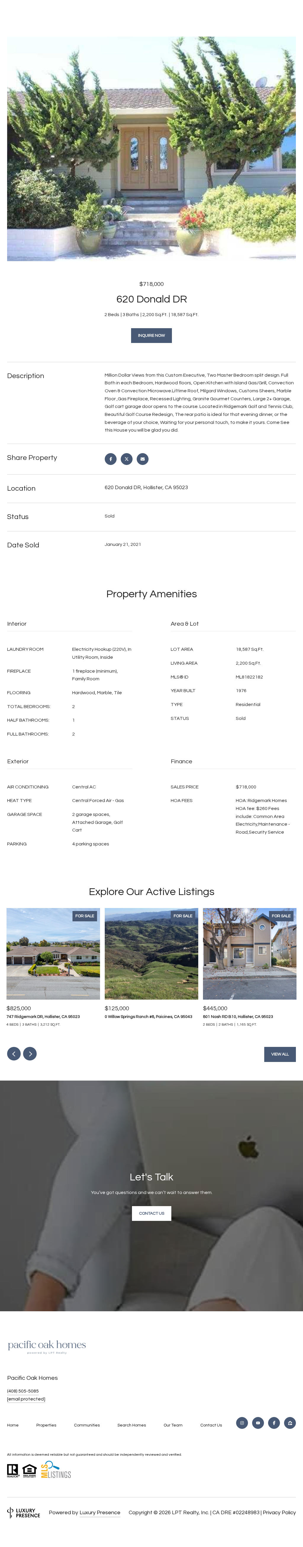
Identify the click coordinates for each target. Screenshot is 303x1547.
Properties (46, 1425)
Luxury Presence (100, 1512)
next (30, 1053)
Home (13, 1425)
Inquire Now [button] (151, 336)
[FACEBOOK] (274, 1423)
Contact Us (211, 1425)
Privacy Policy (279, 1512)
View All (280, 1054)
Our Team (173, 1425)
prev (14, 1053)
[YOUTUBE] (258, 1423)
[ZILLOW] (290, 1423)
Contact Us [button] (151, 1213)
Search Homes (131, 1425)
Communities (87, 1425)
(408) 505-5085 (23, 1391)
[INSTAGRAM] (242, 1423)
